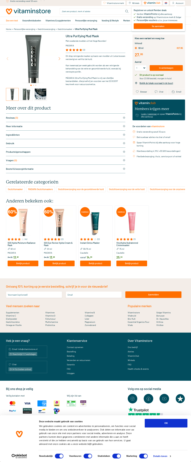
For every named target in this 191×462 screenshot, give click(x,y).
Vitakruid (132, 315)
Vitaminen (50, 312)
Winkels (135, 3)
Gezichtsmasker (65, 29)
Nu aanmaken (158, 26)
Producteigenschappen (18, 151)
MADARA (70, 45)
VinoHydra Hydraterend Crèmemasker (127, 244)
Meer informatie (14, 126)
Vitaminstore (134, 312)
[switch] (88, 456)
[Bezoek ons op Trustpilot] (180, 398)
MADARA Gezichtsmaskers (40, 189)
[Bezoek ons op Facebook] (148, 398)
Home (8, 29)
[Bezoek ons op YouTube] (164, 398)
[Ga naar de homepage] (28, 11)
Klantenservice (77, 340)
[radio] (136, 48)
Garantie (71, 364)
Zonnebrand (90, 325)
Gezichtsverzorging (46, 29)
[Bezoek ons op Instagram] (132, 398)
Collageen (89, 315)
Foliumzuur (50, 319)
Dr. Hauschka (162, 319)
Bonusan (160, 315)
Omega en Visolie (13, 325)
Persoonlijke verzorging (86, 20)
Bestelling (71, 351)
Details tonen (160, 456)
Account (180, 3)
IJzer (87, 319)
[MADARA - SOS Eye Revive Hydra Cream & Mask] (59, 222)
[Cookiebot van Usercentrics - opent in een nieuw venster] (19, 456)
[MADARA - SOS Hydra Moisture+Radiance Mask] (23, 222)
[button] (23, 239)
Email (70, 294)
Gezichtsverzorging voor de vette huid (127, 189)
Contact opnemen (75, 347)
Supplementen (12, 312)
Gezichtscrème (13, 322)
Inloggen (71, 373)
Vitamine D (50, 315)
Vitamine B (90, 312)
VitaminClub (133, 356)
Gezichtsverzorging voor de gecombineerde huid (81, 189)
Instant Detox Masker (90, 243)
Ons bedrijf (133, 347)
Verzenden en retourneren (78, 360)
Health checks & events (138, 369)
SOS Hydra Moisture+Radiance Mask (22, 244)
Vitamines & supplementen (58, 20)
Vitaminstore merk (115, 3)
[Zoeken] (127, 11)
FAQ (68, 369)
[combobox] (95, 11)
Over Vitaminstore (140, 340)
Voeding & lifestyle (110, 20)
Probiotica (50, 325)
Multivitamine (51, 322)
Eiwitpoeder (11, 319)
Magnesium (90, 322)
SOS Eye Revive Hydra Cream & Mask (58, 244)
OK (166, 423)
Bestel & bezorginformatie (20, 168)
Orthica (159, 322)
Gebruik (10, 143)
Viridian (160, 325)
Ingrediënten (13, 134)
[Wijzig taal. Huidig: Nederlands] (166, 3)
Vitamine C (11, 315)
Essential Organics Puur (138, 322)
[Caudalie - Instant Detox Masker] (95, 222)
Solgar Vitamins (163, 312)
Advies (131, 351)
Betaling (70, 356)
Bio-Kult (131, 319)
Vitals (130, 325)
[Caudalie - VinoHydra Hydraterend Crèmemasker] (131, 222)
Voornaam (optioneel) (17, 294)
